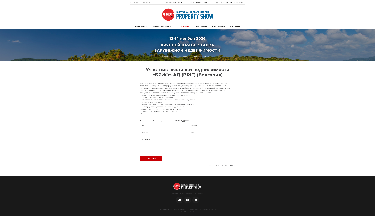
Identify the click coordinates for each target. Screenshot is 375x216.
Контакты (235, 26)
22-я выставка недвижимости (201, 56)
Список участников (162, 26)
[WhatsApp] (191, 2)
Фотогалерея (183, 26)
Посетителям (218, 26)
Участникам (200, 26)
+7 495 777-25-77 (202, 2)
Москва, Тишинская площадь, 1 (232, 2)
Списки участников (179, 56)
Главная (165, 56)
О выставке (141, 26)
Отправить (151, 159)
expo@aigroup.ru (176, 2)
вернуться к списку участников (222, 165)
